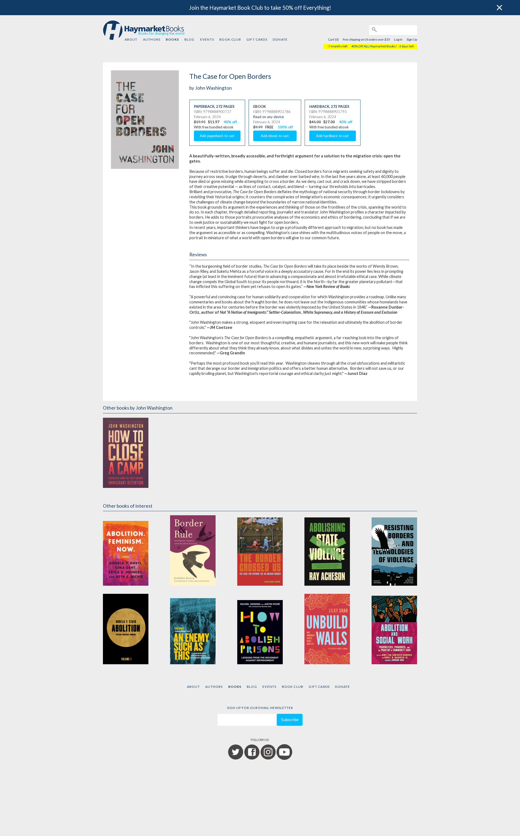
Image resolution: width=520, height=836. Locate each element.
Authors (151, 39)
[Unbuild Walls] (327, 629)
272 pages (225, 106)
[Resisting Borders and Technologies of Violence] (394, 550)
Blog (189, 39)
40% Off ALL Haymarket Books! (374, 46)
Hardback (319, 106)
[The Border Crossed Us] (260, 550)
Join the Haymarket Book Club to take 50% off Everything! (260, 7)
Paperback (204, 106)
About (131, 39)
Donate (280, 39)
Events (207, 39)
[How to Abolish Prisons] (260, 629)
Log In (398, 39)
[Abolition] (125, 629)
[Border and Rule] (193, 550)
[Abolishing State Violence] (327, 550)
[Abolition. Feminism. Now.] (125, 550)
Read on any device (268, 117)
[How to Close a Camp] (125, 452)
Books (172, 39)
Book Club (230, 39)
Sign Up (412, 39)
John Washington (213, 88)
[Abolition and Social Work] (394, 629)
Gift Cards (256, 39)
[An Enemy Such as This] (193, 629)
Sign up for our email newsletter (260, 708)
